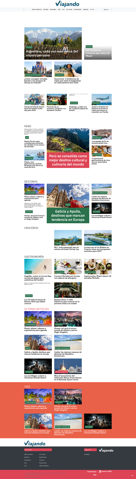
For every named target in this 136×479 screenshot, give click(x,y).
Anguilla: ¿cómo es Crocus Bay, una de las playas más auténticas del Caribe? (37, 278)
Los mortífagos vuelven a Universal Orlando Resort (102, 216)
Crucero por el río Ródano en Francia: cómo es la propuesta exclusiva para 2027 (97, 249)
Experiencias (77, 9)
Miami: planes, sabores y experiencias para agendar (34, 198)
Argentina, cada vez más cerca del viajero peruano (52, 53)
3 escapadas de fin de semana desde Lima (100, 142)
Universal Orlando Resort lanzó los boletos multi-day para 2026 (34, 108)
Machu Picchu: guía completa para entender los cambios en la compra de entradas (34, 144)
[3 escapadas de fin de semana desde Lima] (102, 134)
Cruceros (85, 9)
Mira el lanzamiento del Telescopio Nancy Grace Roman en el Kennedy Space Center (68, 377)
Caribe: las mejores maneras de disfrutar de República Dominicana (101, 198)
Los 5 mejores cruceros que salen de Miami (98, 53)
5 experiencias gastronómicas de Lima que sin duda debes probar (101, 161)
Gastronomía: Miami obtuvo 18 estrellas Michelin (97, 277)
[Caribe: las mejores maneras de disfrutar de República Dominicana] (102, 189)
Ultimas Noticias (44, 465)
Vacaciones (53, 9)
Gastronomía (43, 463)
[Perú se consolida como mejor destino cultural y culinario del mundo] (68, 140)
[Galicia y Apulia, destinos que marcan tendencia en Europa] (68, 196)
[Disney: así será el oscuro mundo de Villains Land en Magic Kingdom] (34, 208)
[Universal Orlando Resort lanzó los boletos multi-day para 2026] (34, 99)
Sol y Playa (69, 9)
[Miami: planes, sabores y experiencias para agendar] (34, 189)
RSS (94, 475)
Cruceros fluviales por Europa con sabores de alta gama (67, 277)
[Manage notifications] (132, 475)
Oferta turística (37, 9)
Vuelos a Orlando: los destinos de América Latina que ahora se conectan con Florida (100, 109)
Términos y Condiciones (31, 477)
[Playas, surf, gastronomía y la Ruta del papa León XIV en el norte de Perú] (34, 154)
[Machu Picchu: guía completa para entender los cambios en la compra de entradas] (34, 134)
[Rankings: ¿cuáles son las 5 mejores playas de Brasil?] (79, 99)
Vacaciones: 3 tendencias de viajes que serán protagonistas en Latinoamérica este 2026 (67, 81)
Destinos (45, 9)
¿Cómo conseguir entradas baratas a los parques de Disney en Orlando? (35, 81)
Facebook (87, 454)
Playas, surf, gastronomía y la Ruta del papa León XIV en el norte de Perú (33, 164)
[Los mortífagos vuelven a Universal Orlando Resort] (102, 208)
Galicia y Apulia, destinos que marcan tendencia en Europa (68, 215)
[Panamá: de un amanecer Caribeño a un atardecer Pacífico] (57, 99)
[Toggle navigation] (23, 9)
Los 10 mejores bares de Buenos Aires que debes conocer (34, 301)
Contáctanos (91, 471)
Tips (63, 9)
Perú (59, 9)
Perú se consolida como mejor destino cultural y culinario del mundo (68, 160)
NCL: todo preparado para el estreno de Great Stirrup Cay (66, 248)
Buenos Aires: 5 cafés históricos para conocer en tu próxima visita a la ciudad (66, 301)
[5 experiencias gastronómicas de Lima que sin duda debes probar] (102, 151)
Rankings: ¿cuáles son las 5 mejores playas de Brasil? (78, 108)
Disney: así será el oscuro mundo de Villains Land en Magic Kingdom (34, 217)
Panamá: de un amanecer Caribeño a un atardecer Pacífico (56, 108)
